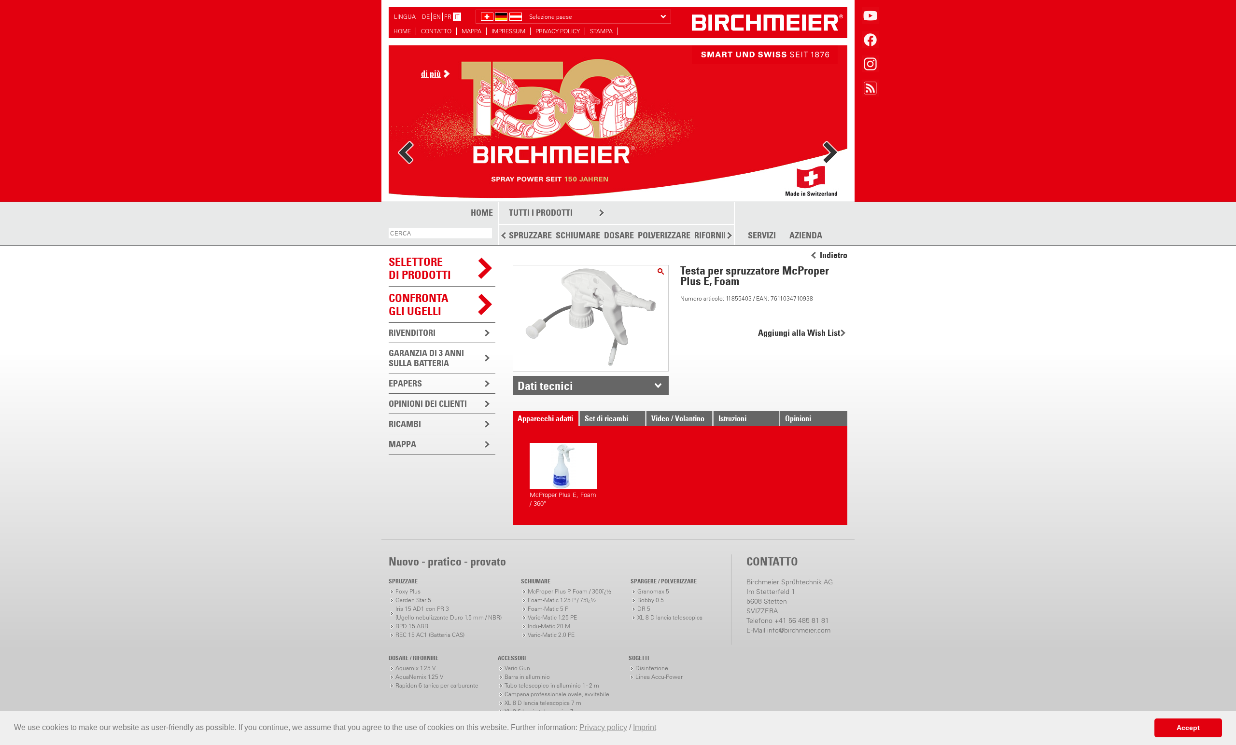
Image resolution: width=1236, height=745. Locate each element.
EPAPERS (405, 383)
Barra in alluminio (527, 676)
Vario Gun (517, 668)
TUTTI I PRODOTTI (541, 212)
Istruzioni (732, 418)
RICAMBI (405, 424)
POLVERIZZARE (664, 235)
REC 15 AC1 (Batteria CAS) (429, 634)
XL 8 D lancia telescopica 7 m (543, 702)
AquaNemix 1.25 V (419, 676)
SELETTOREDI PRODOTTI (420, 268)
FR (447, 16)
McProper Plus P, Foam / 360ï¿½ (569, 591)
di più (431, 74)
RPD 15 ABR (411, 626)
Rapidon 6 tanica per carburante (436, 685)
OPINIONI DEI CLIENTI (428, 404)
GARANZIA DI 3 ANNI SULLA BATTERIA (426, 358)
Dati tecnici (545, 385)
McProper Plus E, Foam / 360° (563, 499)
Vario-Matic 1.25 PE (552, 617)
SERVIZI (762, 235)
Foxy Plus (408, 591)
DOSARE (619, 235)
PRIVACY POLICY (557, 31)
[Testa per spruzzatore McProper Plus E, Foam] (661, 271)
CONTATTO (436, 31)
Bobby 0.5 (650, 600)
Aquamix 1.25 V (415, 668)
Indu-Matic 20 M (549, 626)
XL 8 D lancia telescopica (669, 617)
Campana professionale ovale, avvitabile (557, 694)
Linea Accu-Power (659, 676)
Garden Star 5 (413, 600)
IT (457, 16)
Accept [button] (1188, 727)
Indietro (833, 255)
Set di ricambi (606, 418)
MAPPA (471, 31)
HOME (402, 31)
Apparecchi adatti (545, 418)
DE (426, 16)
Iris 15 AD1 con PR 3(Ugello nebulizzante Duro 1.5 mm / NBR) (448, 613)
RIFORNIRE (713, 235)
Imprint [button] (644, 727)
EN (437, 16)
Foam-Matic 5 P (548, 608)
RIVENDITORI (412, 333)
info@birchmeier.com (798, 630)
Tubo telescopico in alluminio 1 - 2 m (552, 685)
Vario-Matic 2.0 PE (551, 634)
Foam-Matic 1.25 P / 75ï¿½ (562, 600)
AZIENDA (805, 235)
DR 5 (643, 608)
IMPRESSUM (508, 31)
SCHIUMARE (578, 235)
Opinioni (798, 418)
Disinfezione (651, 668)
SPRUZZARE (530, 235)
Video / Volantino (677, 418)
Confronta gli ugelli (419, 304)
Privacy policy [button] (603, 727)
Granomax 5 (653, 591)
